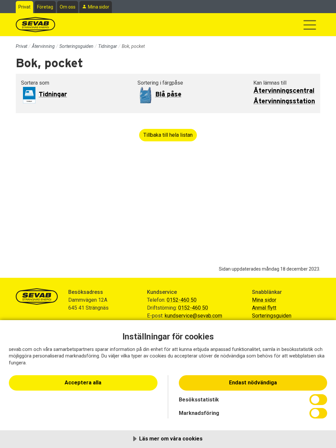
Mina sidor (98, 7)
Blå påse (168, 94)
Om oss (67, 7)
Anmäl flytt (264, 308)
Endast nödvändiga (253, 382)
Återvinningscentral (283, 91)
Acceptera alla (83, 382)
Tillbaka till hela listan (168, 135)
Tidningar (107, 46)
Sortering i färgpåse (160, 83)
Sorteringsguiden (76, 46)
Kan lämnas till (269, 83)
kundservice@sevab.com (193, 316)
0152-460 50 (182, 300)
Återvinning (43, 46)
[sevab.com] (35, 24)
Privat (24, 7)
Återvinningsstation (284, 101)
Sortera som (35, 83)
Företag (45, 7)
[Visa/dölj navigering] (309, 25)
